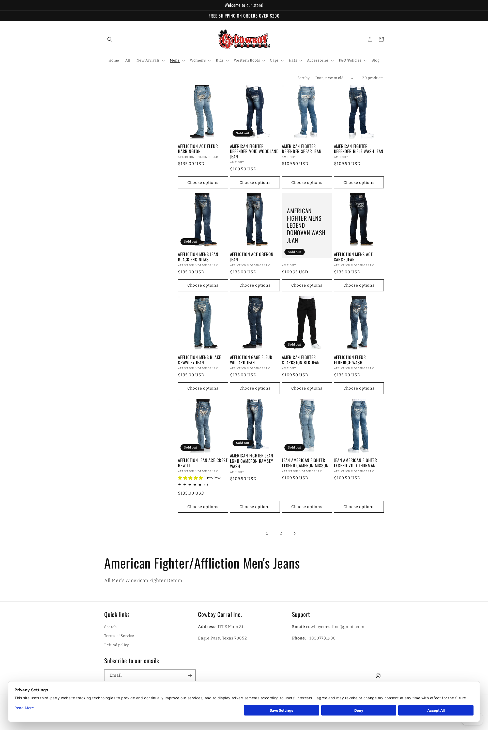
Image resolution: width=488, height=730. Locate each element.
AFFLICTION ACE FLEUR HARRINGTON (198, 149)
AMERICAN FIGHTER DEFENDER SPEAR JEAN (302, 149)
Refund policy (116, 645)
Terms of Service (119, 636)
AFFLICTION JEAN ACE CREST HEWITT (203, 463)
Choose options (202, 182)
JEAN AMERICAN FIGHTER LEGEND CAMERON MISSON (305, 463)
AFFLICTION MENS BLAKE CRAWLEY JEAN (199, 360)
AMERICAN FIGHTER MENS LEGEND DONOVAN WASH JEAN (306, 225)
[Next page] (294, 533)
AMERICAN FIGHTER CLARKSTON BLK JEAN (301, 360)
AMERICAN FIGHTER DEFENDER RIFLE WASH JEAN (359, 149)
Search (110, 627)
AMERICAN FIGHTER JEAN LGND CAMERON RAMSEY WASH (251, 461)
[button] (109, 39)
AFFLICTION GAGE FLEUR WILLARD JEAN (251, 360)
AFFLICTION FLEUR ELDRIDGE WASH (350, 360)
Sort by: (303, 78)
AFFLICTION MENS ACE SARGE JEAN (353, 257)
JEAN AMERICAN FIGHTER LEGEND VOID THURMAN (355, 463)
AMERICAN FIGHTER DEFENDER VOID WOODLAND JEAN (254, 151)
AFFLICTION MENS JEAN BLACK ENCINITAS (198, 257)
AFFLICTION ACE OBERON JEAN (251, 257)
